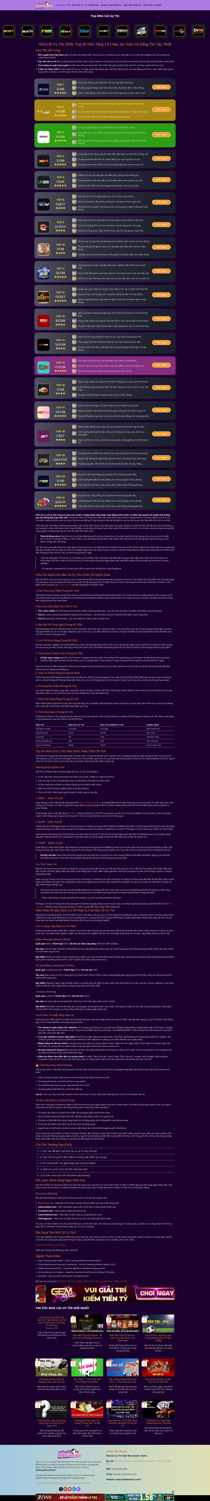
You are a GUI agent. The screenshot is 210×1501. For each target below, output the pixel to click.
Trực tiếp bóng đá (132, 5)
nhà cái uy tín (64, 585)
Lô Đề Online (88, 1281)
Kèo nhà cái (77, 5)
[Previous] (41, 1294)
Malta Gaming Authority (89, 802)
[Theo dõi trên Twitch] (78, 1489)
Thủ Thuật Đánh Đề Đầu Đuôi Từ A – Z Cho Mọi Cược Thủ (123, 1380)
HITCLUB (43, 1483)
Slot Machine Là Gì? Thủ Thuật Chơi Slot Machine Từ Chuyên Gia (122, 1423)
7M (58, 1281)
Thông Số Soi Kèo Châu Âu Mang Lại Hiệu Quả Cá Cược (51, 1380)
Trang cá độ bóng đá (111, 5)
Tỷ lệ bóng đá (92, 5)
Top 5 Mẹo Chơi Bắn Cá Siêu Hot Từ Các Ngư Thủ (158, 1380)
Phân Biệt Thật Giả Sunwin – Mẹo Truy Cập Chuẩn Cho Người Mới (122, 1338)
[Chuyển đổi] (38, 1151)
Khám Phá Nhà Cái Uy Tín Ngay (51, 1245)
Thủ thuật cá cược (152, 5)
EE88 (87, 1483)
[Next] (168, 1294)
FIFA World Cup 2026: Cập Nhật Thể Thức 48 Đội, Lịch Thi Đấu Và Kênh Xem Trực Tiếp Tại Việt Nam (51, 1321)
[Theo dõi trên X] (61, 1489)
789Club (99, 1281)
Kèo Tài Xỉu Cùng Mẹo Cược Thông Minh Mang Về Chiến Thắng (158, 1338)
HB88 (115, 1281)
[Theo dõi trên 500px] (74, 1489)
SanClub (123, 1281)
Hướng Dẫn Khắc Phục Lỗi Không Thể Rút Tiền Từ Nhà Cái (87, 1423)
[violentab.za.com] (44, 5)
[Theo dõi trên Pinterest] (65, 1489)
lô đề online (60, 1483)
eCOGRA (73, 813)
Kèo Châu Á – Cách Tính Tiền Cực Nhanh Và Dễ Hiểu (87, 1380)
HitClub (71, 1281)
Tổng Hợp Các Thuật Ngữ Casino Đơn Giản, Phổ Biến (158, 1421)
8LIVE (64, 1281)
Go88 (78, 1281)
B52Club (108, 1281)
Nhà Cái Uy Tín (45, 1203)
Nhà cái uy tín (63, 5)
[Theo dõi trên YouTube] (70, 1489)
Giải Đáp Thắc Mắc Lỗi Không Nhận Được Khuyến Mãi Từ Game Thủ (52, 1423)
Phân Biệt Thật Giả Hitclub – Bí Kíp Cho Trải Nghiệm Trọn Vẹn (87, 1336)
